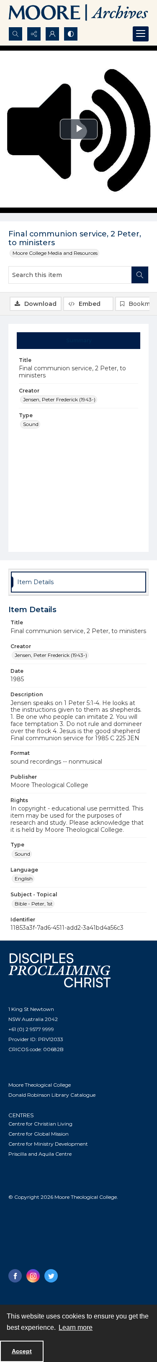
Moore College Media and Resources (55, 253)
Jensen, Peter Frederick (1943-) (59, 399)
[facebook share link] (15, 1275)
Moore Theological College (39, 1085)
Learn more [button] (76, 1327)
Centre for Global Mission (38, 1134)
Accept (22, 1351)
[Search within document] (139, 275)
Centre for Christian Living (40, 1124)
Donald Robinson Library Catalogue (51, 1095)
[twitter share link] (51, 1275)
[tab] (79, 341)
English (24, 878)
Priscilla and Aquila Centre (40, 1154)
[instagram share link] (33, 1275)
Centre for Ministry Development (48, 1144)
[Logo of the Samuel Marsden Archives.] (78, 13)
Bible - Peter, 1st (34, 903)
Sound (31, 424)
